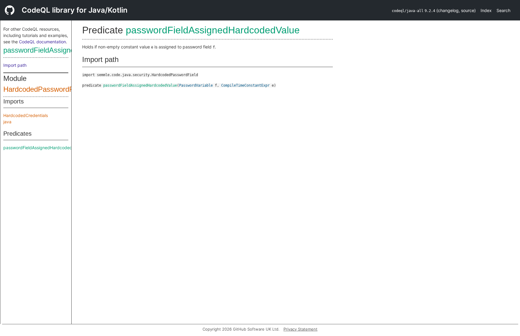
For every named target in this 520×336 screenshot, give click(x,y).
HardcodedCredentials (25, 115)
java (7, 121)
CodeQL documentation (42, 41)
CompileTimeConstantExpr (245, 85)
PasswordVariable (196, 85)
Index (486, 10)
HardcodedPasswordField (44, 89)
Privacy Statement (300, 329)
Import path (14, 65)
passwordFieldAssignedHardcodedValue (66, 50)
